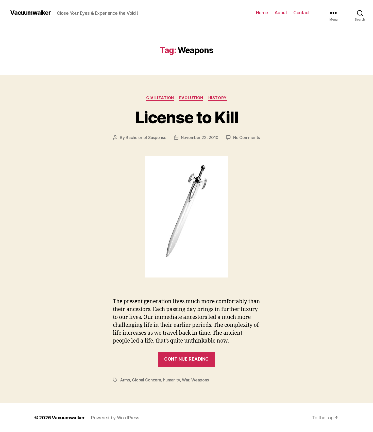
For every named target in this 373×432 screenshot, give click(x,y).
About (281, 12)
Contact (301, 12)
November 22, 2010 (199, 137)
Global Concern (146, 379)
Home (262, 12)
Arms (125, 379)
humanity (171, 379)
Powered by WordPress (115, 417)
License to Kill (186, 117)
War (185, 379)
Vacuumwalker (30, 13)
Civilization (160, 98)
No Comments (246, 137)
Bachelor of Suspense (146, 137)
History (217, 98)
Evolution (191, 98)
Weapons (200, 379)
